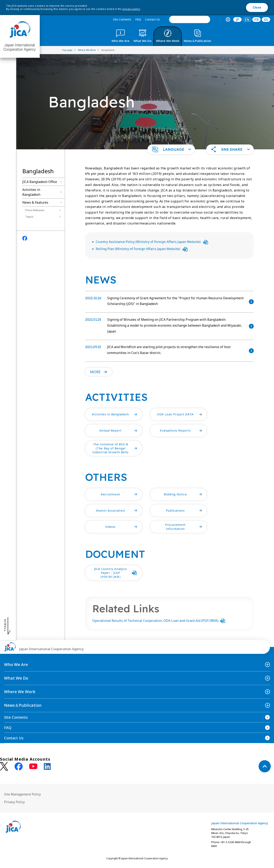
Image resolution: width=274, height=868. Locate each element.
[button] (171, 149)
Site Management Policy (22, 794)
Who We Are (16, 664)
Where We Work (19, 691)
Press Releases (34, 210)
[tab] (228, 19)
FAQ (138, 19)
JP (237, 19)
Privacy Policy (14, 802)
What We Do (16, 678)
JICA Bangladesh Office (39, 182)
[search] (189, 19)
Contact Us (152, 19)
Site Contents (122, 19)
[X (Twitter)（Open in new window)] (4, 766)
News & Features (35, 202)
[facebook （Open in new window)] (19, 766)
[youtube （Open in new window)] (33, 766)
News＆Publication (23, 705)
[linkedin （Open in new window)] (48, 766)
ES (266, 19)
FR (256, 19)
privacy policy (131, 9)
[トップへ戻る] (265, 766)
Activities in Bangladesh (31, 192)
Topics (29, 216)
